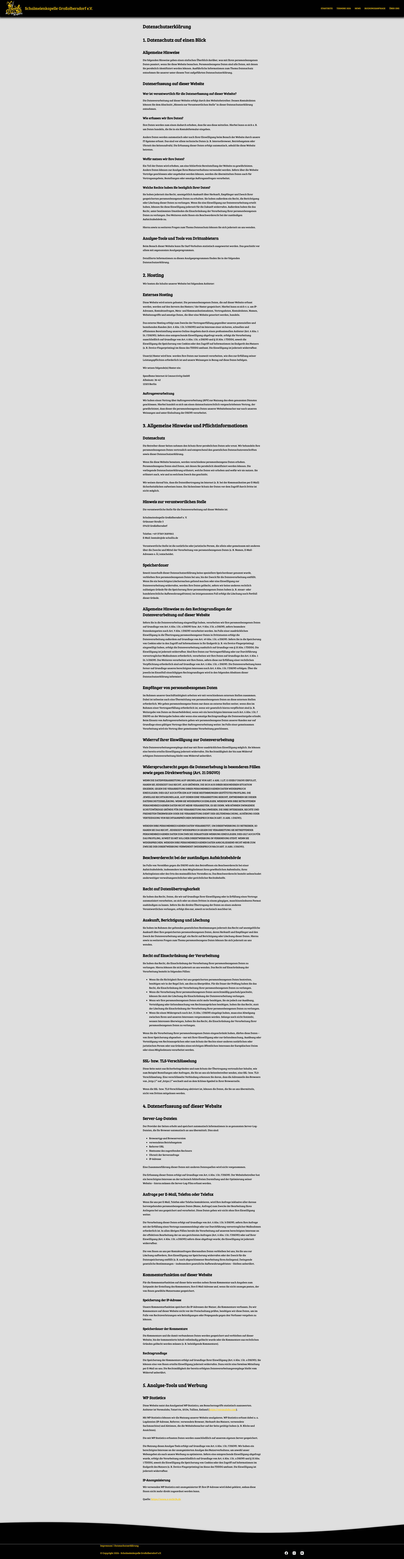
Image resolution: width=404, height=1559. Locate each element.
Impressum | (106, 1545)
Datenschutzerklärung (126, 1545)
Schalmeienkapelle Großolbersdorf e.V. (59, 8)
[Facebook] (286, 1553)
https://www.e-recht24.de (166, 1499)
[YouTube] (302, 1553)
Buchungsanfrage (375, 8)
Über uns (394, 8)
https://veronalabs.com (222, 1409)
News (358, 8)
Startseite (327, 8)
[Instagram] (294, 1553)
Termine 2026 (344, 8)
